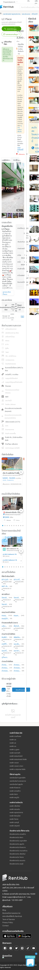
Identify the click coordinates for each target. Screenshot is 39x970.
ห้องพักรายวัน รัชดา (16, 837)
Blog (4, 909)
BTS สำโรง (17, 579)
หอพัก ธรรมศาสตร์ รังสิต (18, 759)
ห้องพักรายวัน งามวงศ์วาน (18, 850)
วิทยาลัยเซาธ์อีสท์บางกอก (5, 597)
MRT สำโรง (5, 586)
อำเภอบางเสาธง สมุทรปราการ (17, 670)
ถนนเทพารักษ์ (17, 615)
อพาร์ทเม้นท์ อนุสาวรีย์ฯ (17, 777)
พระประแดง (26, 13)
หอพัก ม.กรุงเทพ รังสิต (17, 769)
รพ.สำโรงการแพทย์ (5, 650)
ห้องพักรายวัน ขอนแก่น (17, 860)
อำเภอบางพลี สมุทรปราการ (5, 667)
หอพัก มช (13, 739)
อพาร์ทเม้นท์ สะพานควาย (18, 780)
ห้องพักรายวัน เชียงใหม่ (17, 853)
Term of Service (8, 919)
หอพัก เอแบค (14, 762)
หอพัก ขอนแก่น (15, 809)
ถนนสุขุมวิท (4, 615)
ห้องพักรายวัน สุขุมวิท (17, 843)
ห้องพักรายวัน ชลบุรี (16, 863)
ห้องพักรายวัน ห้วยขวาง (18, 847)
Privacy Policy (7, 922)
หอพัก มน (13, 745)
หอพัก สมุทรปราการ (16, 812)
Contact (5, 925)
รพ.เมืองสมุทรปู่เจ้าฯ (17, 643)
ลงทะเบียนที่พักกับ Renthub (12, 916)
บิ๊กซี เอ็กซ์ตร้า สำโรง (17, 625)
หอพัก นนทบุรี (14, 822)
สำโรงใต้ (34, 13)
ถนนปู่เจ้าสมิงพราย (5, 618)
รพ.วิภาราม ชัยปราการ (17, 650)
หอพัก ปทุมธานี (15, 825)
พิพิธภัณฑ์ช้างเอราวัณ (17, 637)
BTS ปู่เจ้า (5, 579)
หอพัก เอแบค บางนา (16, 765)
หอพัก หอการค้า (15, 752)
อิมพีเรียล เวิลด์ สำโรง (5, 637)
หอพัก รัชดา (14, 794)
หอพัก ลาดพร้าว (15, 790)
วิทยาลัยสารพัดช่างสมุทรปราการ (17, 597)
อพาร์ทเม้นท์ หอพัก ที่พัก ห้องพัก (10, 7)
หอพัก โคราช (14, 818)
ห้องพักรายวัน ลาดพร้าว (18, 833)
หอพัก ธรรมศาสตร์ (16, 755)
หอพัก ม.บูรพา (14, 749)
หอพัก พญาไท (14, 797)
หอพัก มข (13, 742)
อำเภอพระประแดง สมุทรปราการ (17, 667)
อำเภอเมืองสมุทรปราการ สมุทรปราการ (5, 664)
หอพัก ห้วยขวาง (15, 787)
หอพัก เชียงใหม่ (15, 805)
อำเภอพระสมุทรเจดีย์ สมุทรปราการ (5, 670)
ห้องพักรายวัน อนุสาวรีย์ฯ (18, 840)
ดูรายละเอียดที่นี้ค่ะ (20, 149)
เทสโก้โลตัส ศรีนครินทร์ (5, 643)
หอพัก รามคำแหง (15, 736)
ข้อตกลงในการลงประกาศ (11, 912)
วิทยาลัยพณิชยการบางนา (5, 604)
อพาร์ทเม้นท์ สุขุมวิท (16, 784)
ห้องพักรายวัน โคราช (17, 856)
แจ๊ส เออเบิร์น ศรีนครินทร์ (5, 625)
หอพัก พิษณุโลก (15, 815)
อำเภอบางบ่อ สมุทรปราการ (17, 664)
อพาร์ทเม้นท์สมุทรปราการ (11, 13)
